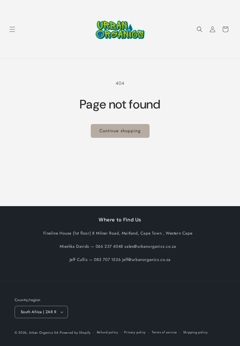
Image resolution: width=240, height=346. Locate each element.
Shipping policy (195, 332)
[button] (12, 29)
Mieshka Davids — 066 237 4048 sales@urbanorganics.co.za (118, 246)
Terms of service (164, 332)
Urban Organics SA (44, 332)
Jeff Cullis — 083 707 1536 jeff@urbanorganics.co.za (120, 259)
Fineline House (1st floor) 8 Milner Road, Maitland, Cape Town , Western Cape (118, 233)
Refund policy (107, 332)
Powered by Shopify (75, 332)
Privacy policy (135, 332)
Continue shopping (120, 131)
